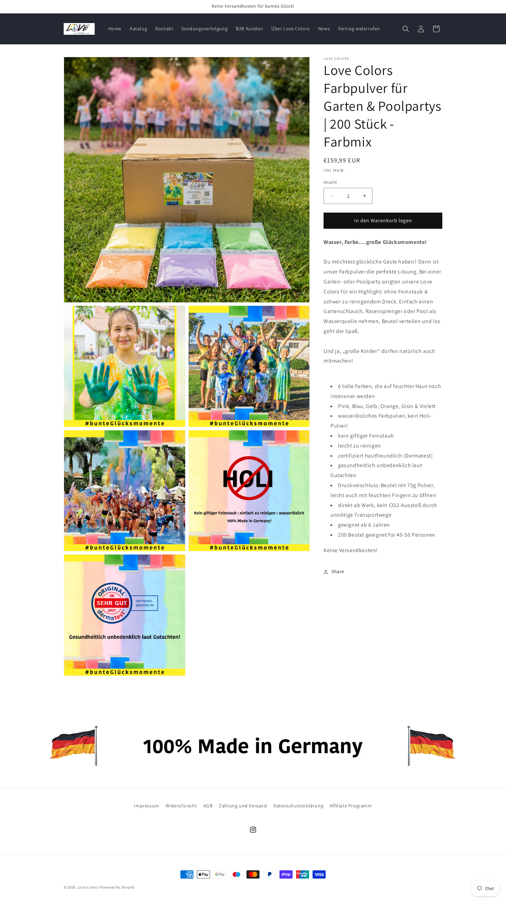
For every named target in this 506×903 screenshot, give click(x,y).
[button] (405, 28)
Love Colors (88, 887)
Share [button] (337, 571)
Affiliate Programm (351, 806)
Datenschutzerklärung (298, 806)
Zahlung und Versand (243, 806)
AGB (208, 806)
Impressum (146, 806)
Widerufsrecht (181, 806)
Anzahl (330, 182)
